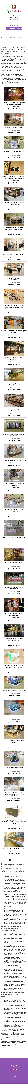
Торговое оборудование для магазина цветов (14, 639)
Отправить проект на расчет (14, 28)
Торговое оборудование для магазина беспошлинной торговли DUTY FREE (14, 794)
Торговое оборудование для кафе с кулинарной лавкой (14, 103)
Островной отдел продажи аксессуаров (14, 278)
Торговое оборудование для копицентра (14, 358)
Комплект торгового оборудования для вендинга (14, 434)
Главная (5, 37)
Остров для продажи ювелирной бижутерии (14, 768)
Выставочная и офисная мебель (14, 848)
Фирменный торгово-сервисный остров (14, 538)
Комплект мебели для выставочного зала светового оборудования (14, 177)
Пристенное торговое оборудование (14, 460)
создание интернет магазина (15, 1075)
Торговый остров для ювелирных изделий (14, 741)
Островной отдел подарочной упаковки (14, 484)
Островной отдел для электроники (14, 691)
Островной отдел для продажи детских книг (14, 152)
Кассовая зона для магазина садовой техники (14, 331)
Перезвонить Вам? (14, 19)
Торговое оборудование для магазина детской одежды (14, 228)
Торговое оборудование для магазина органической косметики (14, 563)
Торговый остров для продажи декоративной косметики (14, 306)
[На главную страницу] (14, 11)
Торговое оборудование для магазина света (14, 614)
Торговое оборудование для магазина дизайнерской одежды (14, 253)
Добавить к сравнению (15, 106)
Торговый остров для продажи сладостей (14, 510)
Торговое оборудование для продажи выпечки (14, 409)
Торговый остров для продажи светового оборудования (14, 666)
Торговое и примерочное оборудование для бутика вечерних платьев (14, 822)
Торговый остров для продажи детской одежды (14, 383)
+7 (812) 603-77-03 (14, 17)
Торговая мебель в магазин (14, 127)
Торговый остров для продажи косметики (14, 588)
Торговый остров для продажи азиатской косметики (14, 203)
